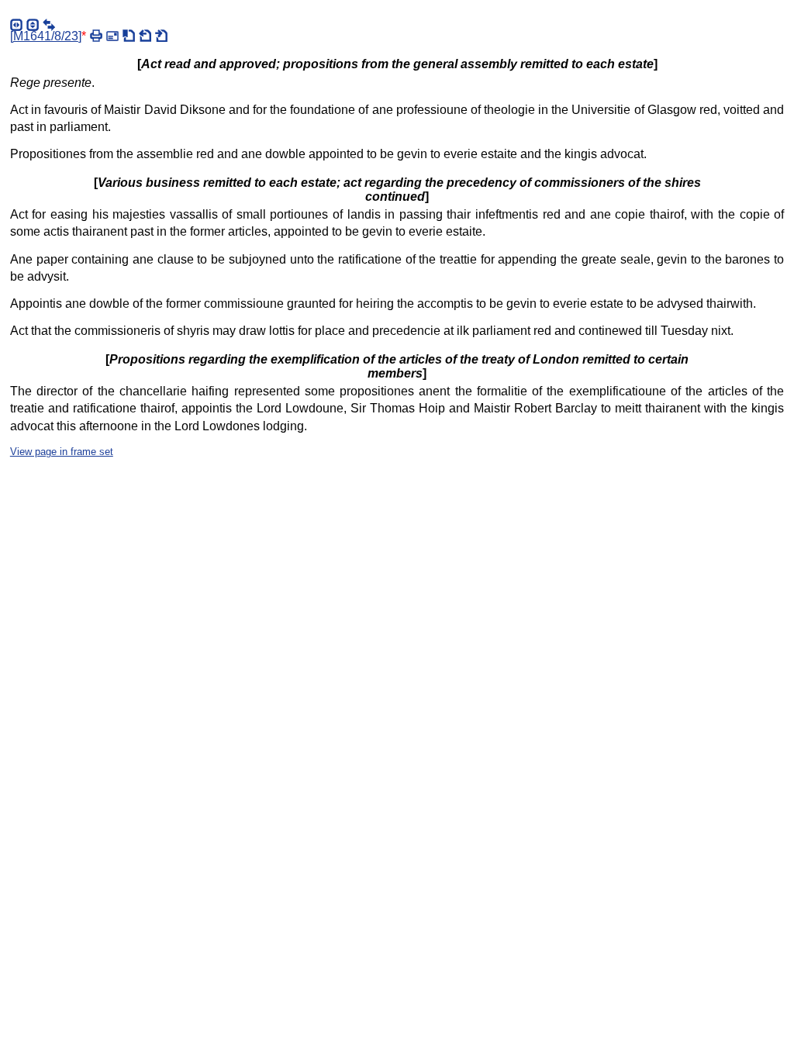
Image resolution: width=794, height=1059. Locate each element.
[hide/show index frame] (16, 25)
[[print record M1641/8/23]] (96, 35)
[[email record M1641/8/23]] (112, 35)
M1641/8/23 (45, 36)
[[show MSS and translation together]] (49, 25)
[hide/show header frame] (32, 25)
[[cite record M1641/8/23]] (129, 35)
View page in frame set (61, 451)
